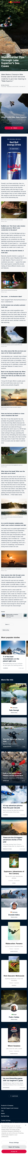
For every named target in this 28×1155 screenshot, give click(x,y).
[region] (14, 1139)
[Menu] (2, 2)
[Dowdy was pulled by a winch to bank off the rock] (14, 334)
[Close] (25, 1125)
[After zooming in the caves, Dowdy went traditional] (14, 507)
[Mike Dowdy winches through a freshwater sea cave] (14, 209)
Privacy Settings (14, 1142)
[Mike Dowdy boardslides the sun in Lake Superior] (14, 559)
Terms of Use (15, 1129)
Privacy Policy (5, 1129)
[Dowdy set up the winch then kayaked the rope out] (14, 455)
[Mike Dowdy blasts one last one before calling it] (14, 397)
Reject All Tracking (14, 1147)
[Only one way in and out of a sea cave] (14, 280)
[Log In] (26, 2)
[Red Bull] (14, 2)
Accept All (14, 1151)
